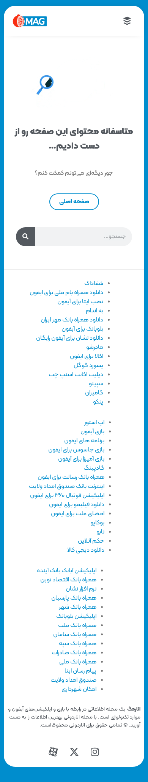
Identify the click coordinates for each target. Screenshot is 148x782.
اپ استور (94, 422)
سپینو (96, 383)
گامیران (94, 392)
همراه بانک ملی (77, 661)
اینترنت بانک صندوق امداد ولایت (66, 486)
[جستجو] (25, 236)
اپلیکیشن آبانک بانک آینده (66, 570)
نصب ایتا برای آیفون (80, 301)
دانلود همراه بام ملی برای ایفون (66, 292)
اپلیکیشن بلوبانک (76, 616)
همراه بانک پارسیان (73, 598)
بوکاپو (97, 522)
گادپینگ (93, 468)
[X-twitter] (74, 751)
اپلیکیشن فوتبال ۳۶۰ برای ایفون (67, 495)
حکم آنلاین (91, 541)
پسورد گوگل (88, 365)
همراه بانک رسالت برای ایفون (71, 477)
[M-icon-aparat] (53, 751)
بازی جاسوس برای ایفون (76, 449)
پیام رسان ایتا (80, 671)
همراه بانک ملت (77, 625)
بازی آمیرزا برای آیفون (81, 459)
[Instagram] (94, 751)
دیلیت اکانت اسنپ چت (76, 374)
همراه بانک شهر (77, 607)
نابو (100, 532)
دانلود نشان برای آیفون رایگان (69, 338)
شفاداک (93, 283)
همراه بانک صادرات (74, 652)
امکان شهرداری (78, 689)
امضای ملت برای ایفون (77, 513)
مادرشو (94, 347)
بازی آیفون (92, 431)
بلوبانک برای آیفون (82, 329)
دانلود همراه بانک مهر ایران (72, 320)
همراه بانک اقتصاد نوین (68, 579)
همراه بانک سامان (74, 634)
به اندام (94, 310)
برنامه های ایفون (84, 440)
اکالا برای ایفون (86, 356)
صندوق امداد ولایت (73, 680)
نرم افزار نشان (81, 589)
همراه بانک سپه (77, 643)
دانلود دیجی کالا (85, 550)
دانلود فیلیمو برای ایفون (76, 504)
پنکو (98, 402)
